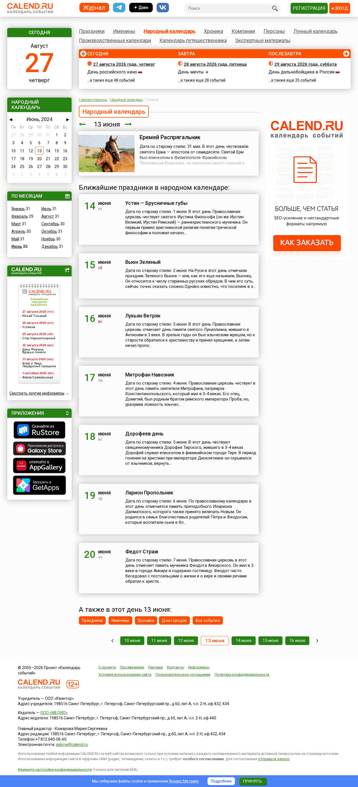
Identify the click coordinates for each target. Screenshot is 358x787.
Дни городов (174, 620)
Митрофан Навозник (150, 375)
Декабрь (49, 246)
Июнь (16, 246)
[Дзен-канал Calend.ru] (141, 8)
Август (47, 216)
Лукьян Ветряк (143, 316)
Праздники (92, 31)
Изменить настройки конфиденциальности (55, 769)
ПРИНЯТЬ (252, 781)
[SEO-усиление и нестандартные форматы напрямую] (307, 258)
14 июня (243, 640)
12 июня (186, 640)
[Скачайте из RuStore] (39, 431)
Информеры (198, 667)
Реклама (155, 667)
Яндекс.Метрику (184, 781)
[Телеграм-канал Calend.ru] (119, 8)
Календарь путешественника (193, 40)
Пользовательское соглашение (183, 674)
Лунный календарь (315, 31)
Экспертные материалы (263, 40)
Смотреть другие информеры (37, 393)
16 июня (297, 640)
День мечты (191, 72)
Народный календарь (170, 31)
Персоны (274, 31)
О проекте (107, 667)
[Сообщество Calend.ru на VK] (163, 8)
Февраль (19, 216)
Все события (208, 620)
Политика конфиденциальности (242, 674)
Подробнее (221, 781)
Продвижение (132, 667)
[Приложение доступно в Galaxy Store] (39, 449)
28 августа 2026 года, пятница (215, 64)
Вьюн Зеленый (143, 262)
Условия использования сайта (124, 674)
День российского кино (112, 72)
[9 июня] (112, 641)
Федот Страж (141, 551)
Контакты (175, 667)
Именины (124, 31)
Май (15, 239)
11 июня (159, 640)
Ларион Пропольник (149, 493)
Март (16, 224)
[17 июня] (317, 641)
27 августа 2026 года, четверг (124, 64)
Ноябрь (48, 239)
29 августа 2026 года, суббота (305, 64)
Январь (18, 209)
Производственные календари (115, 40)
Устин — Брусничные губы (156, 203)
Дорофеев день (144, 434)
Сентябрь (50, 224)
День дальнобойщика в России (301, 72)
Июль (46, 209)
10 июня (132, 640)
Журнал (94, 7)
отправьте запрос (273, 759)
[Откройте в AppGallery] (39, 466)
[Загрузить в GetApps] (39, 485)
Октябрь (49, 231)
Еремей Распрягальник (170, 137)
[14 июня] (128, 124)
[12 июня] (82, 124)
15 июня (270, 640)
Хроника (213, 31)
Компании (243, 31)
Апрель (18, 231)
